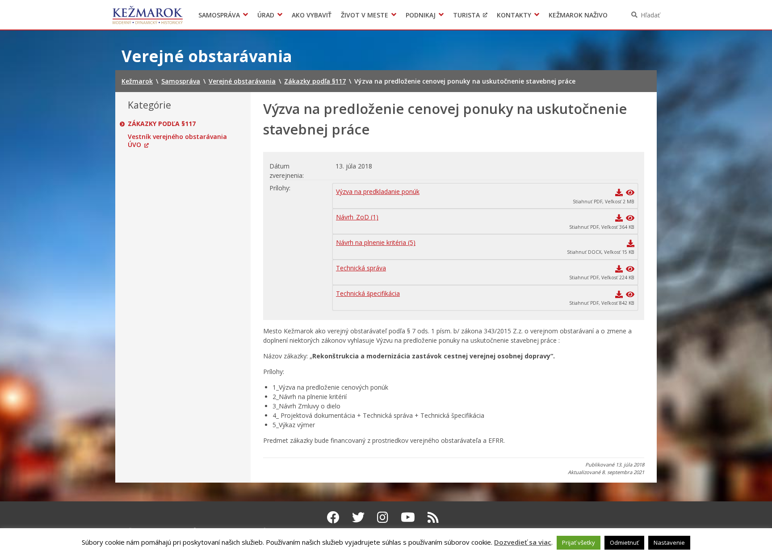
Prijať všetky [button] (578, 542)
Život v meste (364, 15)
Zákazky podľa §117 (162, 124)
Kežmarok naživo (578, 15)
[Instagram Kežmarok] (382, 517)
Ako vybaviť (311, 15)
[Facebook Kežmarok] (333, 517)
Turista (466, 15)
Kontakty (514, 15)
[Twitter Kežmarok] (358, 517)
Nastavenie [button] (669, 542)
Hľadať (650, 15)
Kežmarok (148, 14)
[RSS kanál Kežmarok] (433, 517)
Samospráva (219, 15)
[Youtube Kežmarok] (408, 517)
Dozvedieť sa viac (522, 542)
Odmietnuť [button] (624, 542)
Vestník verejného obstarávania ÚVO (177, 140)
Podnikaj (421, 15)
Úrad (265, 15)
